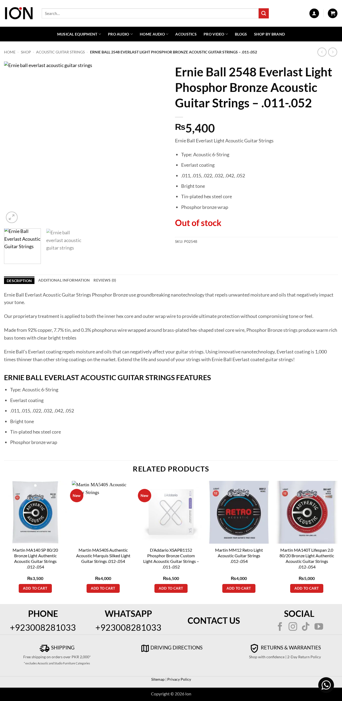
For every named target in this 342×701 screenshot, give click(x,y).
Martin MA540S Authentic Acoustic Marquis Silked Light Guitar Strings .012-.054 (103, 555)
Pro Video (214, 34)
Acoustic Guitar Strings (60, 52)
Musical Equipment (77, 34)
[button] (314, 13)
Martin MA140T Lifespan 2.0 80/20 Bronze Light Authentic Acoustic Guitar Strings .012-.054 (306, 558)
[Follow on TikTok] (305, 627)
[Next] (157, 143)
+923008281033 (43, 627)
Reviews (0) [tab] (105, 280)
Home (9, 52)
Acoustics (186, 34)
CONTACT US (214, 620)
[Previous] (14, 143)
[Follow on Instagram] (293, 627)
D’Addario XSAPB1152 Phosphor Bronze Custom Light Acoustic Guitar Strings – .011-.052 (171, 558)
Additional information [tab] (64, 280)
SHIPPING (62, 647)
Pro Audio (118, 34)
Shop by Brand (269, 34)
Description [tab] (19, 280)
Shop (26, 52)
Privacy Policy (178, 679)
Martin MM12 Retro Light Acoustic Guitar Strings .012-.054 (239, 555)
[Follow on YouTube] (318, 627)
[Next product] (322, 52)
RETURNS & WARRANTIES (290, 647)
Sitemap (158, 679)
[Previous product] (332, 52)
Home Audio (152, 34)
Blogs (241, 34)
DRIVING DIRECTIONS (176, 647)
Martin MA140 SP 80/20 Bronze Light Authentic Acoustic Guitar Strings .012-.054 (35, 558)
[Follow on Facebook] (279, 627)
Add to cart (35, 588)
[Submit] (264, 13)
